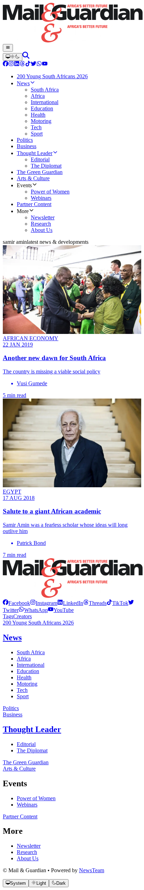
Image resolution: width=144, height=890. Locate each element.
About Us (27, 858)
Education (28, 671)
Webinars (27, 805)
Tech (22, 690)
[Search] (25, 57)
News (12, 637)
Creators (22, 616)
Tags (8, 616)
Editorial (26, 744)
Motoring (27, 684)
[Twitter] (33, 64)
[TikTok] (28, 64)
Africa (24, 659)
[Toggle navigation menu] (8, 48)
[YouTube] (45, 64)
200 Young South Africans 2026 (38, 623)
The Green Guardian (26, 762)
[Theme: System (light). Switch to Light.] (12, 57)
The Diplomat (32, 750)
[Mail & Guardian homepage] (72, 23)
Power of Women (36, 798)
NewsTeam (91, 870)
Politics (11, 708)
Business (12, 714)
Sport (23, 696)
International (30, 665)
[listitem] (16, 603)
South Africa (31, 652)
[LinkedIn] (17, 64)
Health (24, 677)
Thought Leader (32, 729)
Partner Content (20, 816)
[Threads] (22, 64)
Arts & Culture (19, 769)
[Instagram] (11, 64)
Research (27, 852)
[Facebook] (5, 64)
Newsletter (29, 846)
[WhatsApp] (39, 64)
